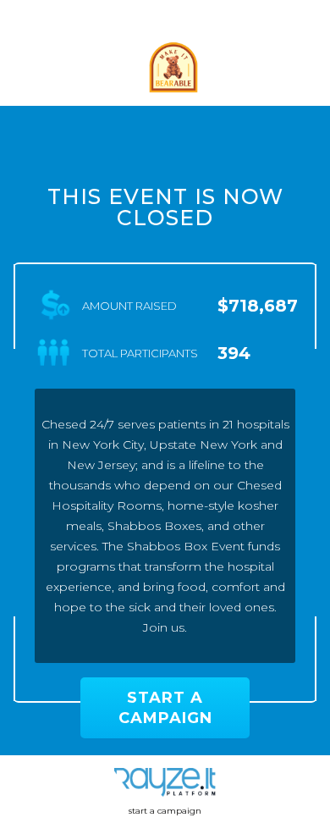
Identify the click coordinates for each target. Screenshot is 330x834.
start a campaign (165, 810)
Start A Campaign (165, 707)
